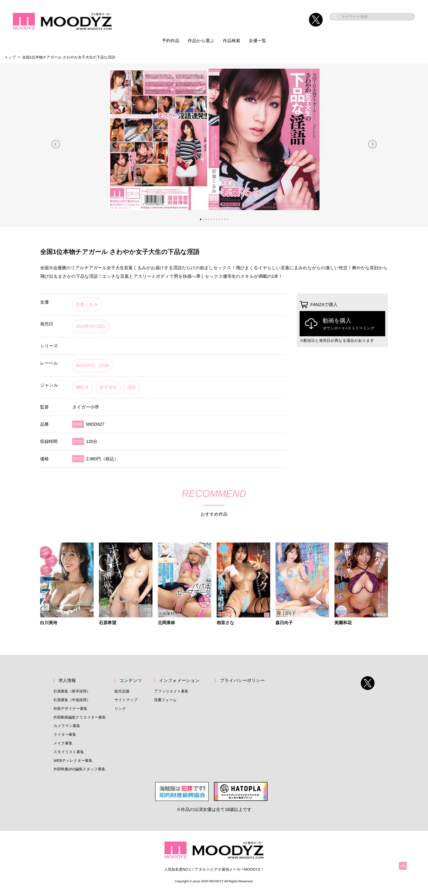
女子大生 (108, 387)
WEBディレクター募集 (73, 760)
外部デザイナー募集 (70, 708)
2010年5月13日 (90, 326)
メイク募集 (63, 743)
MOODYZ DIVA (92, 365)
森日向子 (284, 623)
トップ (10, 57)
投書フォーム (165, 700)
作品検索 (231, 40)
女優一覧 (257, 40)
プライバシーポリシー (242, 680)
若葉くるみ (87, 304)
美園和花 (343, 623)
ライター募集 (65, 734)
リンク (120, 708)
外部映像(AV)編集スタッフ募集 (79, 769)
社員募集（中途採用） (72, 700)
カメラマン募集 (67, 726)
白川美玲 (49, 623)
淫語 (131, 387)
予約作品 (170, 40)
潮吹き (82, 387)
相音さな (225, 623)
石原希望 (107, 623)
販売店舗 (122, 691)
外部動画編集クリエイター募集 (80, 717)
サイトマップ (126, 700)
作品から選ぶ (201, 40)
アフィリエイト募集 (171, 691)
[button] (56, 144)
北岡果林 (166, 623)
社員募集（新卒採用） (72, 691)
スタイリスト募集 (69, 752)
